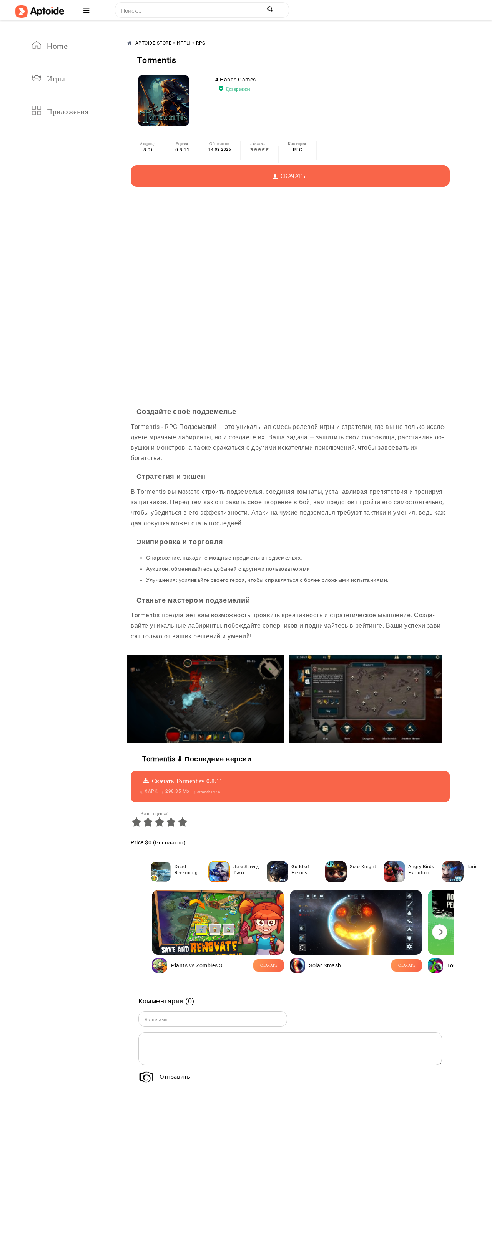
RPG (298, 150)
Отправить (175, 1076)
